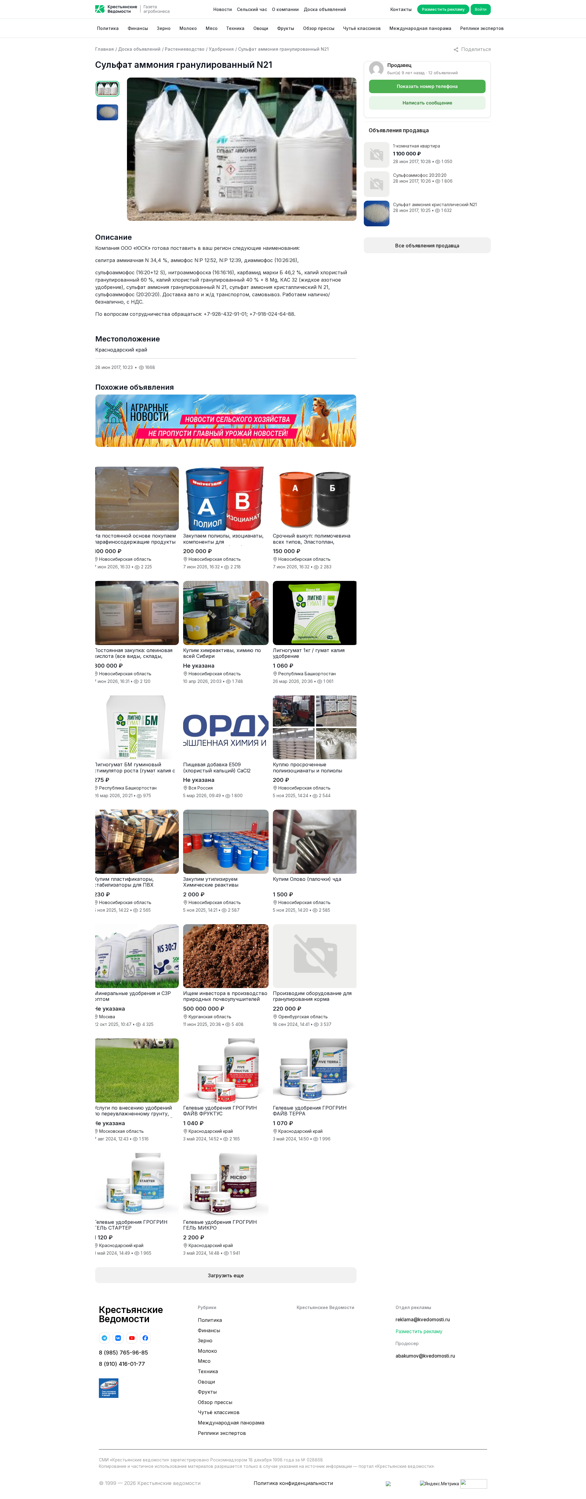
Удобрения (221, 49)
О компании (285, 9)
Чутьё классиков (362, 28)
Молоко (188, 28)
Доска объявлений (325, 9)
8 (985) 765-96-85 (123, 1352)
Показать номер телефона (427, 86)
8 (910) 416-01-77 (122, 1364)
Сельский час (252, 9)
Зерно (164, 28)
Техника (235, 28)
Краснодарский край (121, 350)
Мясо (212, 28)
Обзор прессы (319, 28)
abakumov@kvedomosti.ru (425, 1356)
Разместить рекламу (443, 9)
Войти (481, 9)
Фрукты (285, 28)
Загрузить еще (226, 1275)
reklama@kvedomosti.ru (423, 1319)
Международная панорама (420, 28)
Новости (222, 9)
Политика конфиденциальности (293, 1483)
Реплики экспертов (482, 28)
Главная (104, 49)
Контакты (401, 9)
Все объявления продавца (427, 246)
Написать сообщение (427, 103)
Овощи (260, 28)
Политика (108, 28)
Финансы (138, 28)
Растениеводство (184, 49)
